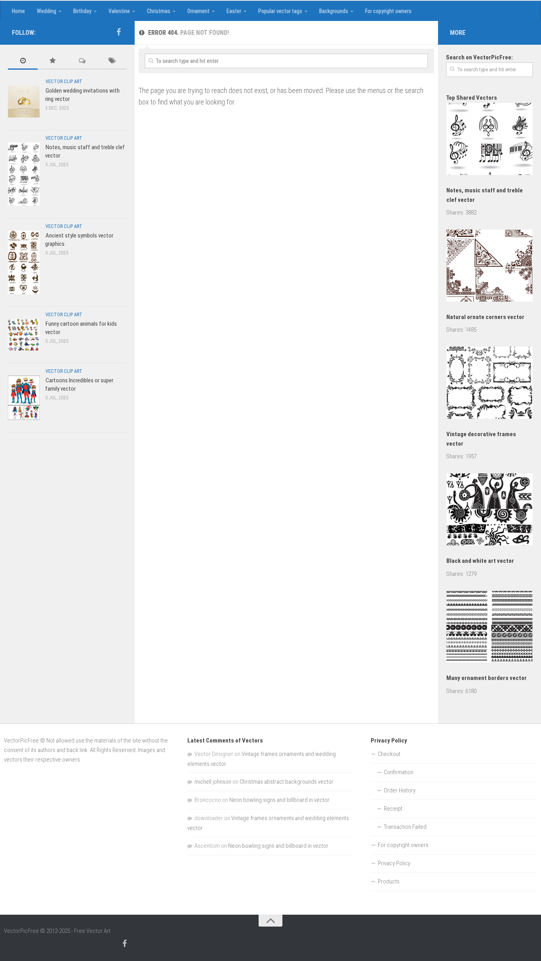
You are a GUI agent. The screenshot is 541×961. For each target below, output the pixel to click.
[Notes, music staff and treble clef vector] (24, 174)
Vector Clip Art (64, 81)
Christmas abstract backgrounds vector (286, 781)
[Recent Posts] (23, 61)
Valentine (119, 11)
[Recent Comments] (82, 61)
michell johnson (212, 781)
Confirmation (398, 772)
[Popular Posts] (52, 61)
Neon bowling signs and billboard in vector (279, 799)
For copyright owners (388, 11)
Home (18, 11)
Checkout (389, 754)
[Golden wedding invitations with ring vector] (24, 101)
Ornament (198, 11)
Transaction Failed (405, 826)
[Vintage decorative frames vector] (489, 384)
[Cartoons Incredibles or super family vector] (24, 397)
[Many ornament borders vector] (489, 628)
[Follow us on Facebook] (118, 32)
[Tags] (112, 61)
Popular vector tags (280, 11)
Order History (399, 790)
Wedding (46, 11)
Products (389, 881)
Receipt (393, 808)
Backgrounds (333, 11)
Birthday (82, 11)
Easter (234, 11)
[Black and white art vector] (489, 511)
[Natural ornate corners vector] (489, 267)
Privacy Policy (394, 863)
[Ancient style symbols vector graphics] (24, 262)
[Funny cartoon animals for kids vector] (24, 335)
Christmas (158, 11)
